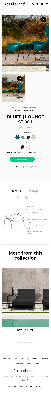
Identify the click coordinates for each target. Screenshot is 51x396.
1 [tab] (16, 342)
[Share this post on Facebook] (23, 167)
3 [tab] (21, 342)
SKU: (31, 152)
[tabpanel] (25, 300)
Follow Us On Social (17, 387)
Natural (33, 137)
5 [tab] (26, 342)
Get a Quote (25, 197)
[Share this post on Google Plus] (31, 167)
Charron (17, 137)
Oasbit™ (25, 380)
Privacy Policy (18, 364)
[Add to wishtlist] (39, 159)
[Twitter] (31, 386)
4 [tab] (24, 342)
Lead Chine (23, 137)
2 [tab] (19, 342)
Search (45, 359)
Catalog (32, 191)
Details (16, 191)
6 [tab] (29, 342)
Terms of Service (33, 364)
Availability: (11, 152)
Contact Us (35, 359)
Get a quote (22, 159)
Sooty (28, 137)
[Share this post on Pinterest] (35, 167)
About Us (16, 359)
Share (17, 167)
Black (23, 147)
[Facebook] (26, 386)
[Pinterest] (36, 386)
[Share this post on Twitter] (28, 167)
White (28, 147)
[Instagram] (40, 386)
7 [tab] (31, 342)
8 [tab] (34, 342)
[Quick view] (33, 330)
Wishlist (6, 359)
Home (13, 108)
